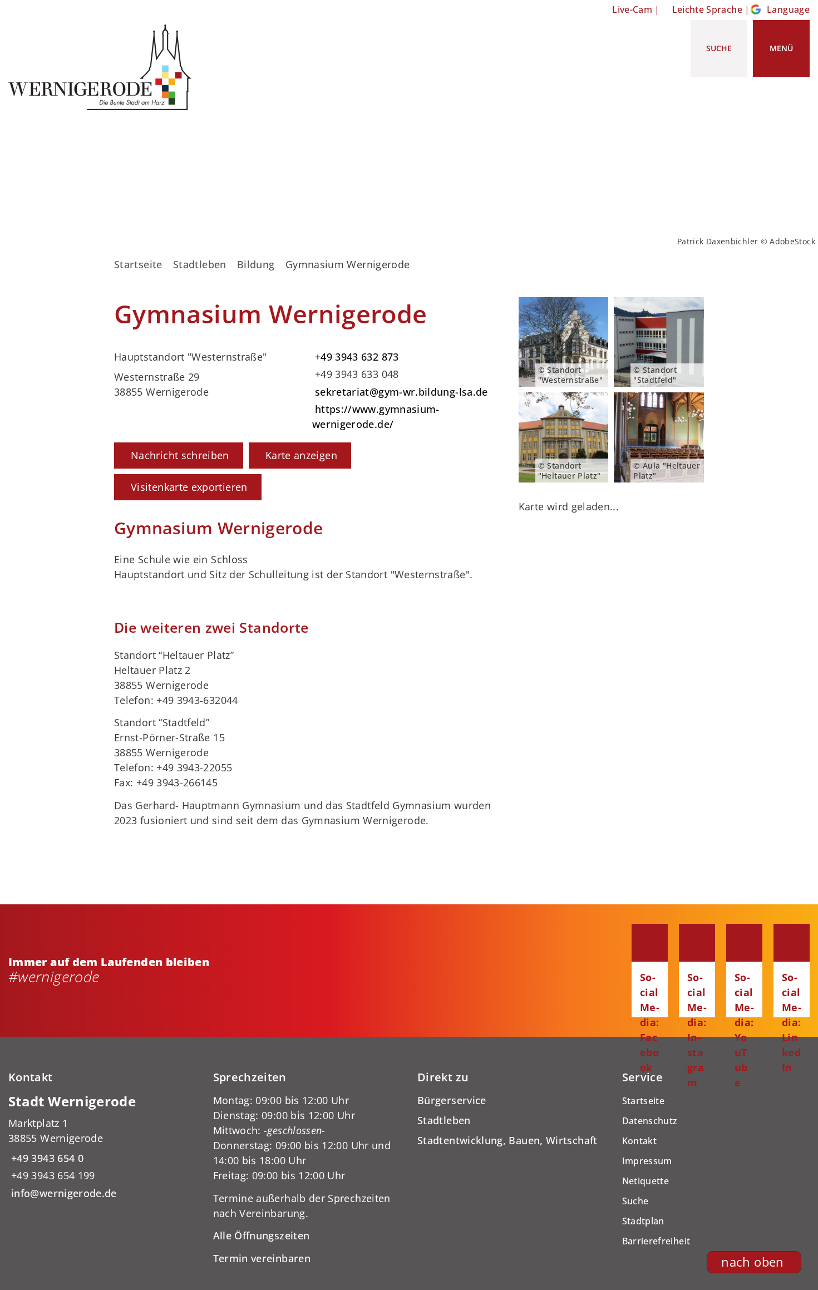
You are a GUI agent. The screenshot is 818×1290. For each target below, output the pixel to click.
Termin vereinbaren (262, 1258)
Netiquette (645, 1181)
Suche (635, 1201)
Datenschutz (650, 1121)
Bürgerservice (451, 1100)
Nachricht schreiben (180, 455)
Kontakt (639, 1141)
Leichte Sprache (707, 9)
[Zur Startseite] (104, 67)
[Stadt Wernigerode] (102, 1146)
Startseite (138, 264)
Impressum (647, 1161)
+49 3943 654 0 (45, 1158)
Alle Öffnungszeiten (261, 1235)
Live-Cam (632, 9)
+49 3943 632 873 (355, 356)
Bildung (256, 264)
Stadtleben (199, 264)
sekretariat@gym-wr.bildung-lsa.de (400, 391)
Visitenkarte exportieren (189, 487)
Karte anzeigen (301, 455)
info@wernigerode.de (62, 1193)
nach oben (752, 1262)
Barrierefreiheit (656, 1241)
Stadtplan (643, 1221)
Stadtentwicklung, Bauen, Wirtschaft (507, 1140)
